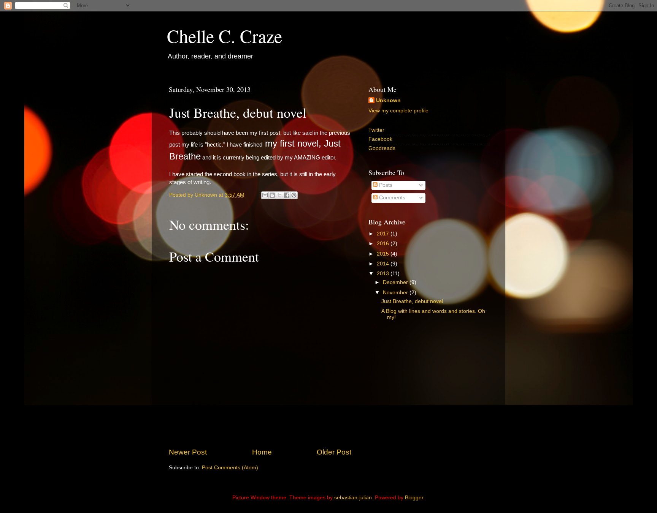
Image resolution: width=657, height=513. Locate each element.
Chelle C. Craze (224, 36)
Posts (385, 185)
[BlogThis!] (272, 195)
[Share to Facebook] (286, 195)
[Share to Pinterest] (294, 195)
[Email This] (265, 195)
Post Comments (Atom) (230, 467)
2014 (383, 264)
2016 (383, 243)
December (396, 282)
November (396, 292)
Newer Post (188, 452)
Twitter (376, 130)
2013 (383, 273)
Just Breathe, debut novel (412, 301)
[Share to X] (279, 195)
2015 (383, 254)
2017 (383, 234)
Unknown (388, 100)
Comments (391, 197)
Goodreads (381, 148)
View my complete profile (398, 111)
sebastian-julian (353, 497)
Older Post (334, 452)
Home (262, 452)
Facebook (380, 139)
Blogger (414, 497)
